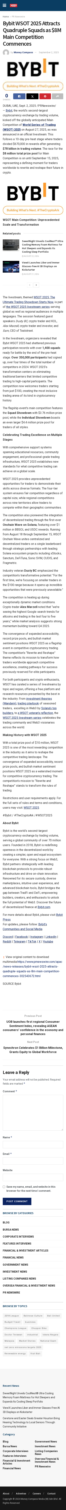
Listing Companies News (19, 1278)
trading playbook (28, 703)
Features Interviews (17, 1243)
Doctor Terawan (13, 1335)
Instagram (36, 937)
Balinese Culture (33, 1316)
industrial (32, 1335)
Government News (15, 1264)
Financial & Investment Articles (25, 1250)
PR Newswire (18, 16)
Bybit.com (44, 907)
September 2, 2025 (49, 52)
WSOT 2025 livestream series (22, 718)
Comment (10, 1091)
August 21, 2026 (31, 274)
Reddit (7, 941)
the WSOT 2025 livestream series (28, 307)
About (6, 1493)
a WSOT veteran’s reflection (35, 713)
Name (7, 1137)
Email (7, 1154)
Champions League (16, 1328)
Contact (51, 1493)
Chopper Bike (39, 1328)
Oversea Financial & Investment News (29, 1285)
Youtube (48, 941)
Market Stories (27, 1341)
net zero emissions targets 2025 (23, 1347)
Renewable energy (15, 1353)
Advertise (21, 1493)
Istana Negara (50, 1335)
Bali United (53, 1316)
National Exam (48, 1341)
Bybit (9, 110)
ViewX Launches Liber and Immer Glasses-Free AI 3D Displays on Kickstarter (40, 266)
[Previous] (29, 285)
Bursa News (11, 1229)
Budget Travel (12, 1322)
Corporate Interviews (18, 1236)
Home (6, 16)
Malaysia (9, 1341)
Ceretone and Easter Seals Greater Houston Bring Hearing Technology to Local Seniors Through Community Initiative (31, 1422)
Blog (6, 1222)
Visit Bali (35, 1353)
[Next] (36, 285)
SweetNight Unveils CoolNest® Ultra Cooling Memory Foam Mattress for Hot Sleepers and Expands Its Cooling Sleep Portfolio (42, 246)
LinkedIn (50, 937)
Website (7, 1170)
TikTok (32, 941)
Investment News (15, 1271)
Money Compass (23, 52)
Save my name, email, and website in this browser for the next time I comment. (31, 1188)
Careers (37, 1493)
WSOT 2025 (31, 807)
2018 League (12, 1316)
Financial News (13, 1257)
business (30, 1322)
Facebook (21, 937)
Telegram (19, 941)
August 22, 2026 (31, 256)
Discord (8, 937)
